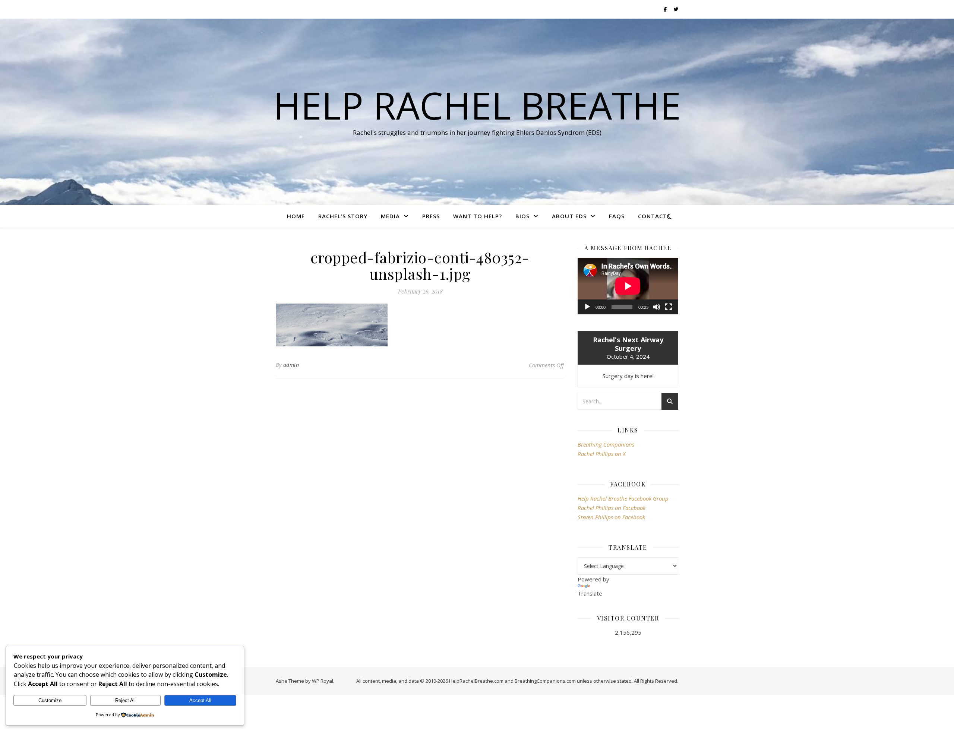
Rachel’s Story (342, 216)
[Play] (587, 307)
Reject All (125, 700)
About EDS (569, 216)
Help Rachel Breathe (477, 105)
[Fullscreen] (668, 307)
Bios (522, 216)
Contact (652, 216)
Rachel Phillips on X (602, 453)
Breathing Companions (606, 444)
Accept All (200, 700)
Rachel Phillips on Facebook (611, 507)
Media (390, 216)
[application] (628, 286)
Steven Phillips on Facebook (611, 517)
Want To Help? (477, 216)
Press (431, 216)
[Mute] (656, 307)
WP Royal (322, 681)
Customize (49, 700)
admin (291, 364)
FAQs (617, 216)
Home (296, 216)
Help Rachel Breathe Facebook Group (623, 498)
